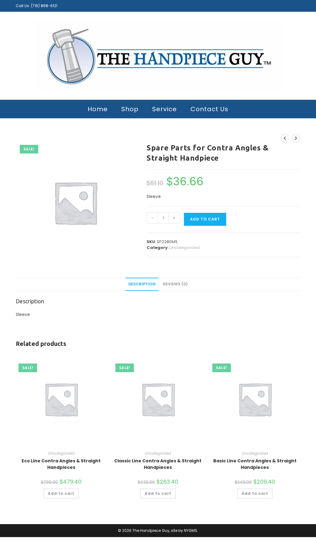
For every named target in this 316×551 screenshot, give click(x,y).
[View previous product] (285, 138)
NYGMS (190, 530)
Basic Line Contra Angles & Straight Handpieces (255, 464)
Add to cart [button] (61, 493)
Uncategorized (184, 247)
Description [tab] (142, 284)
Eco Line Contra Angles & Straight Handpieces (61, 464)
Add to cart (205, 219)
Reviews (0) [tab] (175, 284)
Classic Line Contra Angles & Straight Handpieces (158, 464)
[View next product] (296, 138)
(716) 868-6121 (44, 5)
